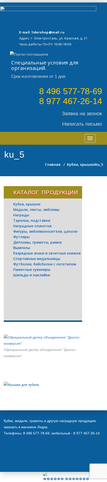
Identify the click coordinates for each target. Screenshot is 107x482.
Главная (52, 164)
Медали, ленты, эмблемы (36, 209)
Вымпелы (21, 247)
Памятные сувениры (31, 269)
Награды (21, 215)
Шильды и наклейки (31, 275)
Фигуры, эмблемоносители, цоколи (45, 231)
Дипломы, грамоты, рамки (37, 242)
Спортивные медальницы (36, 258)
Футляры (21, 236)
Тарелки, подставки (31, 220)
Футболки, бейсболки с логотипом (44, 264)
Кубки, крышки (81, 164)
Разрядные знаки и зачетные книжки (47, 253)
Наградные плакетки (32, 226)
